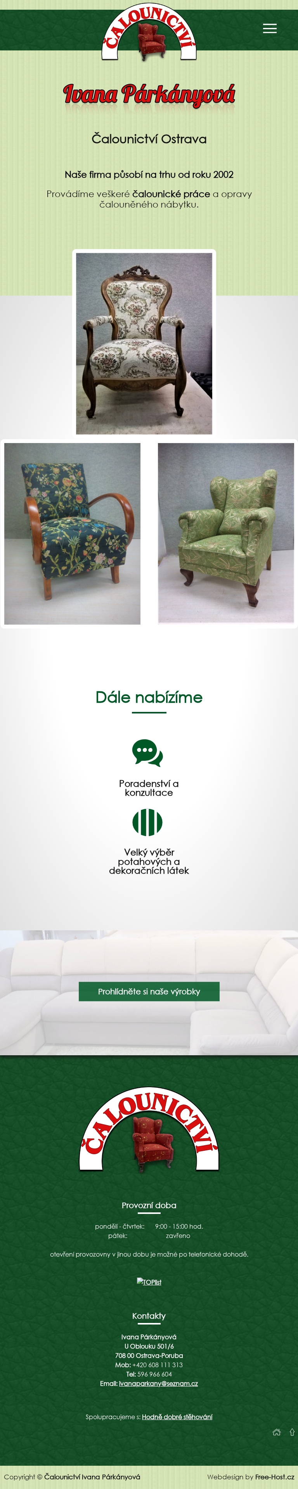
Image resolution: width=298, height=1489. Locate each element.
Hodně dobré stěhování (177, 1417)
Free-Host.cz (274, 1477)
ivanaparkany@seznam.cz (158, 1383)
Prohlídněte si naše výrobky (149, 991)
